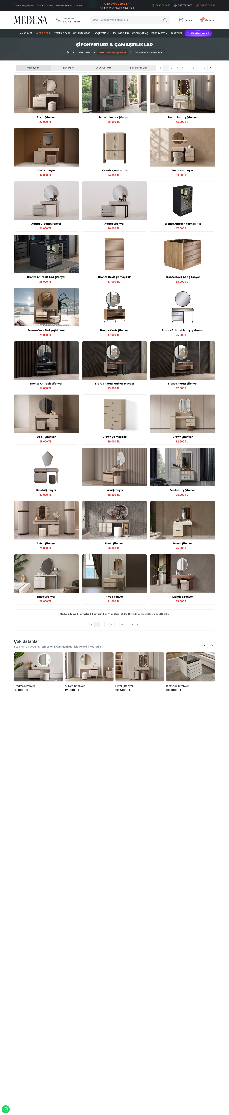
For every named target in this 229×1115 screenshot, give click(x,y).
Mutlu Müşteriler (64, 5)
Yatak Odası (43, 33)
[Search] (165, 20)
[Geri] (160, 68)
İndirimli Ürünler (45, 5)
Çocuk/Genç (140, 33)
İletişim (79, 5)
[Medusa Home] (68, 52)
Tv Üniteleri (121, 33)
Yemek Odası (62, 33)
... (188, 67)
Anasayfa (26, 33)
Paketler (176, 33)
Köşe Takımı (102, 33)
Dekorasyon (159, 33)
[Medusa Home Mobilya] (30, 20)
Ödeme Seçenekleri (24, 5)
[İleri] (210, 68)
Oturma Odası (82, 33)
